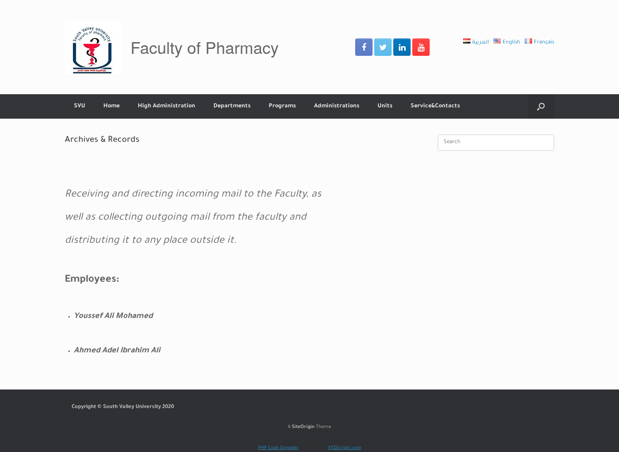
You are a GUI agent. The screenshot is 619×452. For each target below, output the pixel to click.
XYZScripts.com (344, 448)
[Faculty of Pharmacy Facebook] (363, 47)
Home (111, 106)
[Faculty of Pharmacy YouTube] (421, 47)
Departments (232, 106)
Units (384, 106)
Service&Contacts (435, 106)
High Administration (166, 106)
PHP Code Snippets (278, 448)
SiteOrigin (303, 427)
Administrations (336, 106)
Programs (282, 106)
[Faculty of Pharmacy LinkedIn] (402, 47)
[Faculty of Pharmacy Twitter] (383, 47)
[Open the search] (540, 106)
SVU (79, 106)
